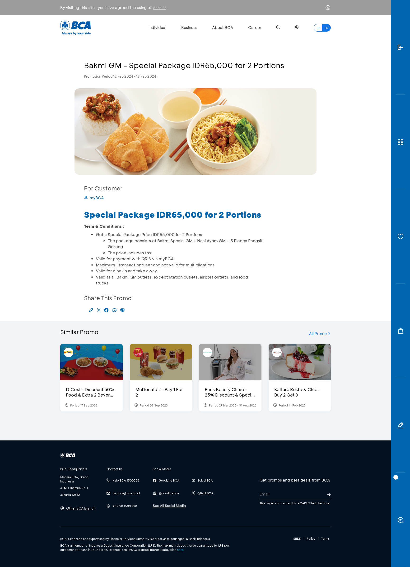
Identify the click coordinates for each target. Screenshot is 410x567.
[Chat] (400, 519)
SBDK (297, 538)
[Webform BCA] (400, 425)
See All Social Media (169, 505)
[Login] (400, 47)
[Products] (400, 141)
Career (254, 27)
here (180, 550)
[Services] (400, 236)
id (318, 28)
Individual (157, 27)
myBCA (97, 197)
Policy (311, 538)
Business (189, 27)
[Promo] (400, 331)
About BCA (222, 27)
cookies (159, 7)
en (326, 28)
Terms (325, 538)
